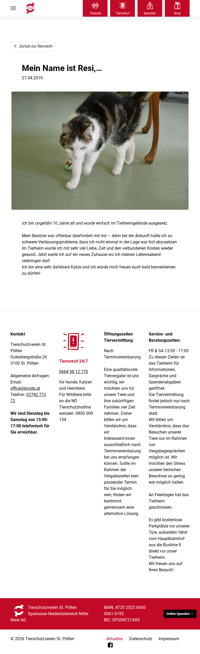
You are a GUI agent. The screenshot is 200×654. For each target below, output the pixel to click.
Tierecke (95, 13)
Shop (177, 13)
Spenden (150, 13)
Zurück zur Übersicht (35, 46)
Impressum (169, 638)
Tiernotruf (122, 13)
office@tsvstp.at (25, 388)
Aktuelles (114, 638)
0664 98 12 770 (73, 371)
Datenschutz (140, 638)
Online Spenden (178, 614)
